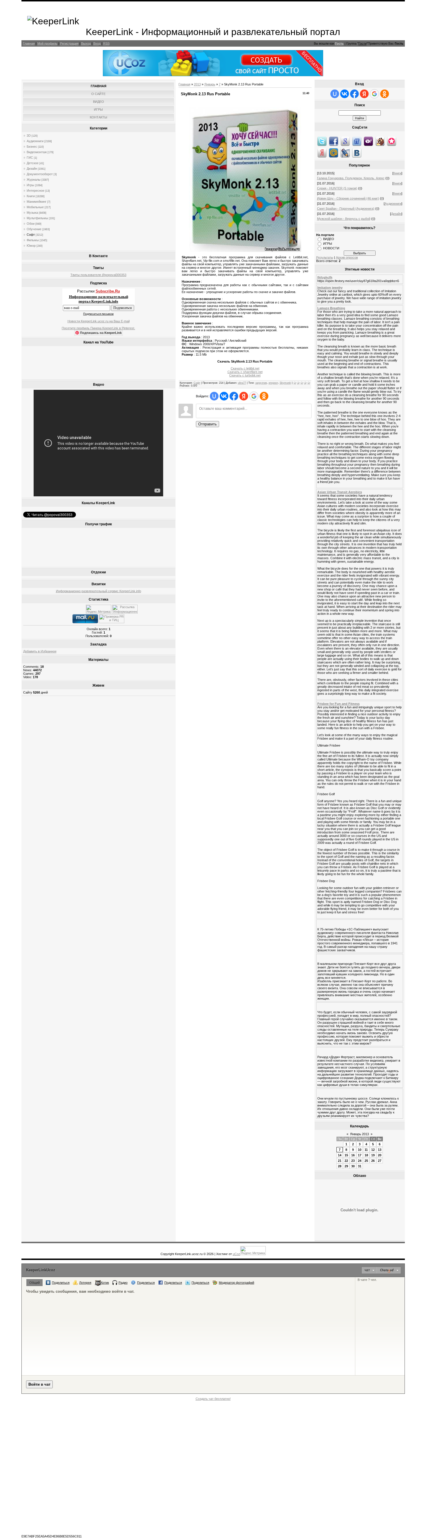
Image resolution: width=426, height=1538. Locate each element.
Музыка (32, 212)
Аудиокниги (35, 141)
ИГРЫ (327, 243)
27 (379, 1160)
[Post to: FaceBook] (333, 141)
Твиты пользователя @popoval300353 (98, 275)
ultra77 (242, 382)
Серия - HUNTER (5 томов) (337, 188)
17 (359, 1155)
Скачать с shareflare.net (245, 372)
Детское (33, 163)
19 (373, 1155)
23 (353, 1160)
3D (29, 135)
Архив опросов (347, 257)
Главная (29, 43)
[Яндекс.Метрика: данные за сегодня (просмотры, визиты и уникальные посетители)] (98, 609)
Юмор (31, 245)
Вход (97, 43)
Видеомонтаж (37, 152)
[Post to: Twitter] (322, 141)
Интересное (35, 190)
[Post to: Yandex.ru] (322, 152)
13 (379, 1149)
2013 (197, 84)
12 (373, 1149)
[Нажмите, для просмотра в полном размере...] (245, 251)
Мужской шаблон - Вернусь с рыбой (343, 218)
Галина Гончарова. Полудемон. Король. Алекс (351, 178)
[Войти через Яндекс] (243, 396)
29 (346, 1166)
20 (379, 1155)
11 (366, 1149)
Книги (31, 196)
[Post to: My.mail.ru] (333, 152)
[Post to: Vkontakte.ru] (357, 152)
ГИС (30, 157)
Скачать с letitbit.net (245, 368)
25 (366, 1160)
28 (339, 1166)
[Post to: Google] (345, 141)
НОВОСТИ (331, 248)
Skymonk (285, 382)
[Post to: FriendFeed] (357, 141)
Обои (30, 223)
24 (359, 1160)
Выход (86, 43)
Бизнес (32, 146)
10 (359, 1149)
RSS (106, 43)
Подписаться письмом (98, 313)
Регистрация (69, 43)
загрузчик (261, 382)
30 (353, 1166)
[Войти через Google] (253, 396)
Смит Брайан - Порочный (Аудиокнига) (345, 208)
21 (339, 1160)
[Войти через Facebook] (234, 396)
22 (346, 1160)
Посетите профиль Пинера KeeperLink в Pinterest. (98, 328)
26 (373, 1160)
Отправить (207, 424)
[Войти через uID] (214, 396)
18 (366, 1155)
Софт (31, 234)
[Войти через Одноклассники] (264, 396)
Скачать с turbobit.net (245, 375)
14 (339, 1155)
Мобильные (35, 207)
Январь (209, 84)
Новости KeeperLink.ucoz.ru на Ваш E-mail (99, 321)
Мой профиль (47, 43)
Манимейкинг (36, 201)
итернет (273, 382)
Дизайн (32, 168)
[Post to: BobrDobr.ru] (380, 141)
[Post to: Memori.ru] (391, 141)
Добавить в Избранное (40, 651)
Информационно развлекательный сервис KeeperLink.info (98, 591)
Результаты (324, 257)
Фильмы (33, 240)
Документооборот (40, 174)
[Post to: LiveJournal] (345, 152)
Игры (30, 185)
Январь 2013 (359, 1134)
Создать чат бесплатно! (213, 1398)
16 (353, 1155)
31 (359, 1166)
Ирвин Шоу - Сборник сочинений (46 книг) (348, 198)
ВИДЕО (328, 239)
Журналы (34, 179)
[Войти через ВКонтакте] (224, 396)
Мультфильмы (37, 218)
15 (346, 1155)
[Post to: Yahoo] (368, 141)
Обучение (34, 229)
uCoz (236, 1254)
